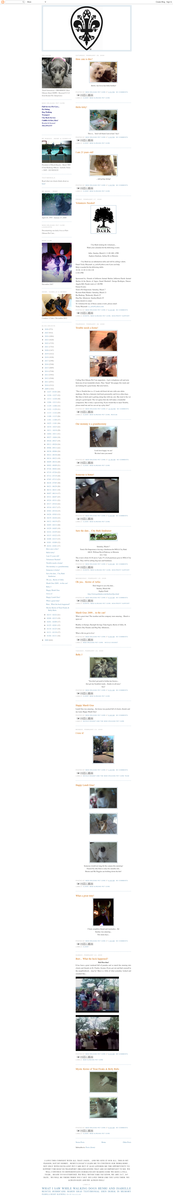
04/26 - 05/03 (52, 514)
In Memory (124, 1191)
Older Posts (127, 1142)
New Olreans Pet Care (100, 98)
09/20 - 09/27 (52, 441)
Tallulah (76, 1194)
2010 (47, 385)
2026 (47, 329)
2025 (47, 332)
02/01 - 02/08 (52, 621)
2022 (47, 343)
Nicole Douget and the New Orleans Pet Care (103, 721)
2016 (47, 364)
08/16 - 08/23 (52, 458)
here (43, 183)
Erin (104, 1191)
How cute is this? (84, 59)
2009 (47, 389)
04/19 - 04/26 (52, 518)
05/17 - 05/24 (52, 504)
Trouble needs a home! (87, 327)
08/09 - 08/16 (52, 462)
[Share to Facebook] (89, 95)
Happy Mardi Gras (85, 705)
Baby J (79, 654)
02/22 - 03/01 (52, 546)
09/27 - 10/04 (52, 437)
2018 (47, 357)
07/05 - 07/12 (52, 479)
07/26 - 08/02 (52, 469)
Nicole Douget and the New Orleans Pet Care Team (106, 776)
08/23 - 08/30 (52, 455)
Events (86, 316)
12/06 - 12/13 (52, 402)
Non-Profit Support (121, 316)
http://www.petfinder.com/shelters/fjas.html (103, 594)
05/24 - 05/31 (52, 500)
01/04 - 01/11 (52, 635)
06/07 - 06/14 (52, 493)
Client (86, 98)
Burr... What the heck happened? (92, 958)
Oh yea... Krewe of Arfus (88, 581)
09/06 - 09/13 (52, 448)
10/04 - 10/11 (52, 434)
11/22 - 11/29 (52, 409)
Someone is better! (85, 474)
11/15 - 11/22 (52, 412)
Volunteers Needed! (85, 203)
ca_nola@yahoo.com (96, 306)
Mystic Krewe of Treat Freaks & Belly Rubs (97, 1068)
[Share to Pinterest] (92, 95)
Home (104, 1142)
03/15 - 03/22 (52, 535)
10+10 (68, 1194)
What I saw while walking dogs (69, 1188)
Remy (53, 1194)
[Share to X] (86, 95)
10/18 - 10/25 (52, 426)
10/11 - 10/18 (52, 430)
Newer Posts (80, 1142)
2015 (47, 367)
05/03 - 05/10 (52, 511)
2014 (47, 371)
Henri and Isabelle (114, 1188)
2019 (47, 353)
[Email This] (81, 95)
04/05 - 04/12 (52, 525)
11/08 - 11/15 (52, 416)
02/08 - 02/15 (52, 618)
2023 (47, 339)
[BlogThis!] (84, 95)
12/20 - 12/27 (52, 395)
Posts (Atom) (90, 1147)
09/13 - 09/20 (52, 444)
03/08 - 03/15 (52, 539)
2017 (47, 360)
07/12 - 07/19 (52, 476)
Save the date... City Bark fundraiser (93, 530)
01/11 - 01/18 (52, 632)
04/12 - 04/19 (52, 521)
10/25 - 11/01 (52, 423)
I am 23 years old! (85, 152)
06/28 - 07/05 (52, 483)
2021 (47, 346)
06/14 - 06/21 (52, 490)
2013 (47, 374)
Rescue (114, 414)
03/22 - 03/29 (52, 532)
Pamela (46, 1194)
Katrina (61, 1194)
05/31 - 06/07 (52, 497)
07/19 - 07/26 (52, 472)
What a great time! (85, 895)
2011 (47, 381)
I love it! (80, 733)
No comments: (122, 92)
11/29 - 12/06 (52, 405)
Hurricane (59, 1191)
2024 (47, 336)
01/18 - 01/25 (52, 628)
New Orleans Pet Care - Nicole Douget (100, 642)
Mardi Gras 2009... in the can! (91, 612)
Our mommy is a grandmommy (91, 423)
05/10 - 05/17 (52, 507)
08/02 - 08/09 (52, 465)
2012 (47, 378)
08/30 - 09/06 (52, 451)
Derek (112, 1191)
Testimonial (92, 1191)
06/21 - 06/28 (52, 486)
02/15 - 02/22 (52, 614)
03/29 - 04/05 (52, 528)
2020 (47, 350)
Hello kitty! (81, 107)
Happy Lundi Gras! (85, 785)
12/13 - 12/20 (52, 398)
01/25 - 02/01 (52, 625)
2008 (47, 640)
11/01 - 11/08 (52, 419)
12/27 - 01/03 (52, 391)
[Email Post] (78, 95)
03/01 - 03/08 (52, 542)
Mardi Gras (74, 1191)
